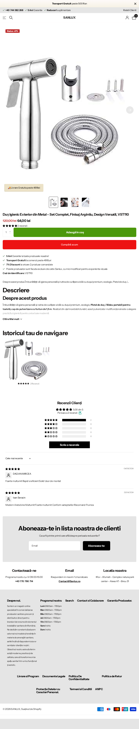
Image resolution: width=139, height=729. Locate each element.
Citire (11, 319)
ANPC (99, 689)
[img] (12, 469)
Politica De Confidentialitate (79, 677)
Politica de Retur (112, 676)
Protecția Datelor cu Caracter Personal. (48, 690)
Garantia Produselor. (119, 600)
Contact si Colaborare (90, 600)
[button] (129, 110)
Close (135, 3)
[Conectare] (127, 17)
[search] (11, 17)
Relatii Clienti (129, 10)
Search (69, 600)
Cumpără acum (69, 244)
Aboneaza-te (96, 545)
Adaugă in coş (75, 232)
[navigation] (53, 202)
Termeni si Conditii (81, 689)
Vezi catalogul (5, 17)
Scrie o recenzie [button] (69, 445)
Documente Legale (53, 676)
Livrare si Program (28, 676)
